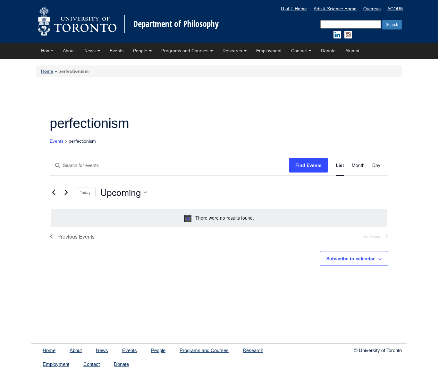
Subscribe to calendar (350, 258)
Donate (328, 50)
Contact (299, 50)
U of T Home (294, 8)
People (140, 50)
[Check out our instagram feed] (348, 34)
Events (116, 50)
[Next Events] (66, 192)
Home (47, 50)
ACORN (395, 8)
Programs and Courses (185, 50)
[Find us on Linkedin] (337, 34)
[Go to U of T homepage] (77, 21)
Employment (269, 50)
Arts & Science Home (335, 8)
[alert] (219, 218)
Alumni (352, 50)
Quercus (372, 8)
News (90, 50)
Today (85, 192)
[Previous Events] (53, 192)
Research (233, 50)
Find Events (308, 165)
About (69, 50)
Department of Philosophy (176, 24)
